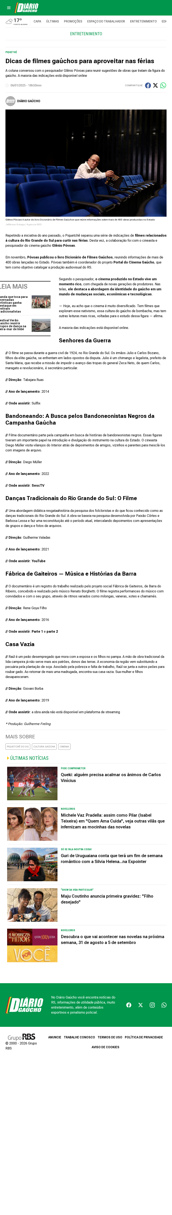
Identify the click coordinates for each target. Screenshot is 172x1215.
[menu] (8, 7)
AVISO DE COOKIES (105, 1047)
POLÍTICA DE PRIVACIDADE (144, 1037)
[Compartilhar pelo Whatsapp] (163, 85)
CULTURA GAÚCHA (44, 746)
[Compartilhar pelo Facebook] (148, 85)
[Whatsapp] (164, 1005)
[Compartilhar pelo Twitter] (155, 85)
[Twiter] (140, 1005)
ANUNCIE (54, 1037)
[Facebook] (128, 1005)
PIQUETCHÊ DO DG (18, 746)
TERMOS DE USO (110, 1037)
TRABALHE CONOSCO (79, 1037)
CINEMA (64, 746)
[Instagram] (152, 1005)
